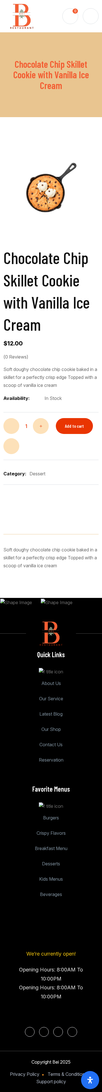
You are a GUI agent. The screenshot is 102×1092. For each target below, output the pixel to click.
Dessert (37, 474)
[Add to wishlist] (11, 446)
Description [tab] (22, 516)
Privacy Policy (24, 1074)
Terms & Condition (66, 1074)
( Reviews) (15, 357)
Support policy (51, 1081)
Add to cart (74, 426)
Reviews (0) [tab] (66, 516)
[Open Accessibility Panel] (90, 1080)
